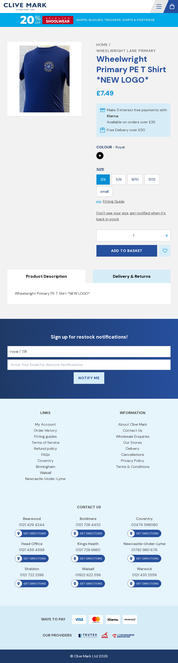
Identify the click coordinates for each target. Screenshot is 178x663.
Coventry (46, 460)
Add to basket (127, 250)
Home (102, 44)
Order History (45, 430)
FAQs (45, 454)
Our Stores (132, 442)
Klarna (112, 116)
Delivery (132, 448)
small (104, 191)
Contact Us (132, 430)
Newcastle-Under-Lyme (45, 478)
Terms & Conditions (132, 466)
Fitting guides (45, 436)
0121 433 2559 (144, 574)
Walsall (45, 472)
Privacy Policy (132, 460)
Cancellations (132, 454)
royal (99, 155)
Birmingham (45, 466)
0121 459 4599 (31, 549)
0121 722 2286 (32, 574)
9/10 (135, 179)
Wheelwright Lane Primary (126, 50)
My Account (45, 424)
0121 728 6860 (88, 549)
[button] (159, 6)
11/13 (151, 179)
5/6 (119, 179)
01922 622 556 (88, 574)
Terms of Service (46, 442)
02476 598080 (144, 524)
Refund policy (45, 448)
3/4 (103, 179)
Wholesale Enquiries (132, 436)
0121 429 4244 (31, 524)
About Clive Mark (132, 424)
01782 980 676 (144, 549)
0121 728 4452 (88, 524)
